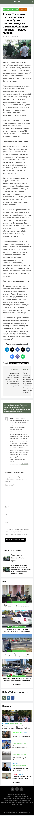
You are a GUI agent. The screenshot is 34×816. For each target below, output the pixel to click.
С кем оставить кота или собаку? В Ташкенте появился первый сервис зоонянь (21, 736)
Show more (17, 684)
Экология (23, 9)
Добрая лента (16, 732)
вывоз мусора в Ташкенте (19, 363)
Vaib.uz (7, 36)
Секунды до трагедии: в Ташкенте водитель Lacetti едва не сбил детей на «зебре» (17, 631)
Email (7, 514)
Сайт (6, 522)
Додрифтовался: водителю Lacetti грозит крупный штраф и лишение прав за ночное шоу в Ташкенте (17, 607)
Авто (9, 602)
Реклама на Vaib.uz (10, 812)
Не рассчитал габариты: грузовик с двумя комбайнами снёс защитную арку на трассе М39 (17, 656)
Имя (7, 507)
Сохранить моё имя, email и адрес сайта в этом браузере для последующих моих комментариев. (17, 532)
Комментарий (10, 485)
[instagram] (9, 698)
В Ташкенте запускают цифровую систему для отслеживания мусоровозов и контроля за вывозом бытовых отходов (21, 569)
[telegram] (4, 698)
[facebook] (13, 698)
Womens (14, 774)
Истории (5, 723)
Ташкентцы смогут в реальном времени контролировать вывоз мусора (19, 558)
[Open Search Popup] (32, 2)
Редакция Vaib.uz (24, 812)
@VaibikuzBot (26, 800)
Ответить (25, 463)
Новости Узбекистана (10, 9)
